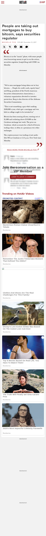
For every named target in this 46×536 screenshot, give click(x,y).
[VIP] (42, 2)
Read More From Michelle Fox (22, 150)
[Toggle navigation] (2, 2)
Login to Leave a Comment (23, 177)
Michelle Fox (9, 42)
